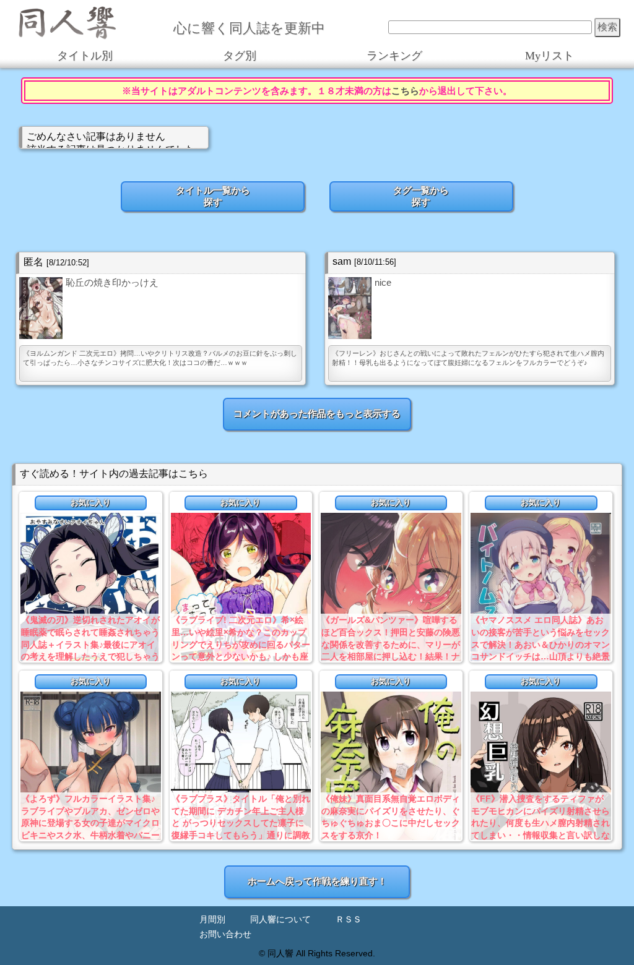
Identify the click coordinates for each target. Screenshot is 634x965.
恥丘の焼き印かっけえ (112, 282)
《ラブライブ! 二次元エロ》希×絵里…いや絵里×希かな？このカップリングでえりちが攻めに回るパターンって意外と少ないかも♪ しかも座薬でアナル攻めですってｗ (241, 644)
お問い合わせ (225, 934)
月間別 (212, 919)
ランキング (394, 55)
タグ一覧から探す (421, 196)
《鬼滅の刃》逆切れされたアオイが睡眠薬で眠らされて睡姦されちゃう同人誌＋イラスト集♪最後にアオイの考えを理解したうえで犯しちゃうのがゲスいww (90, 644)
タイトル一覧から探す (213, 196)
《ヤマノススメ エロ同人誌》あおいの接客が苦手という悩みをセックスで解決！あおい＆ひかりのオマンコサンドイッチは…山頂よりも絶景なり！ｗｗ (540, 644)
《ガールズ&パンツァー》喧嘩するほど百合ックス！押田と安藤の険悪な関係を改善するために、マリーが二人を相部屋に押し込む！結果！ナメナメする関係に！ (390, 644)
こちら (405, 90)
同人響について (280, 919)
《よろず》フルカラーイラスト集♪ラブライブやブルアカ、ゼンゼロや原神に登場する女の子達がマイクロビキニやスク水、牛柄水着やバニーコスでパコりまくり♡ (90, 823)
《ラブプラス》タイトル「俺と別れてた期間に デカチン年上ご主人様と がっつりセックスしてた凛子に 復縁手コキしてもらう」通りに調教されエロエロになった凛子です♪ (241, 823)
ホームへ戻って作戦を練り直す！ (317, 881)
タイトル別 (85, 55)
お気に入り (91, 502)
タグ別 (239, 55)
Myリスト (549, 55)
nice (383, 282)
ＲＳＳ (349, 919)
